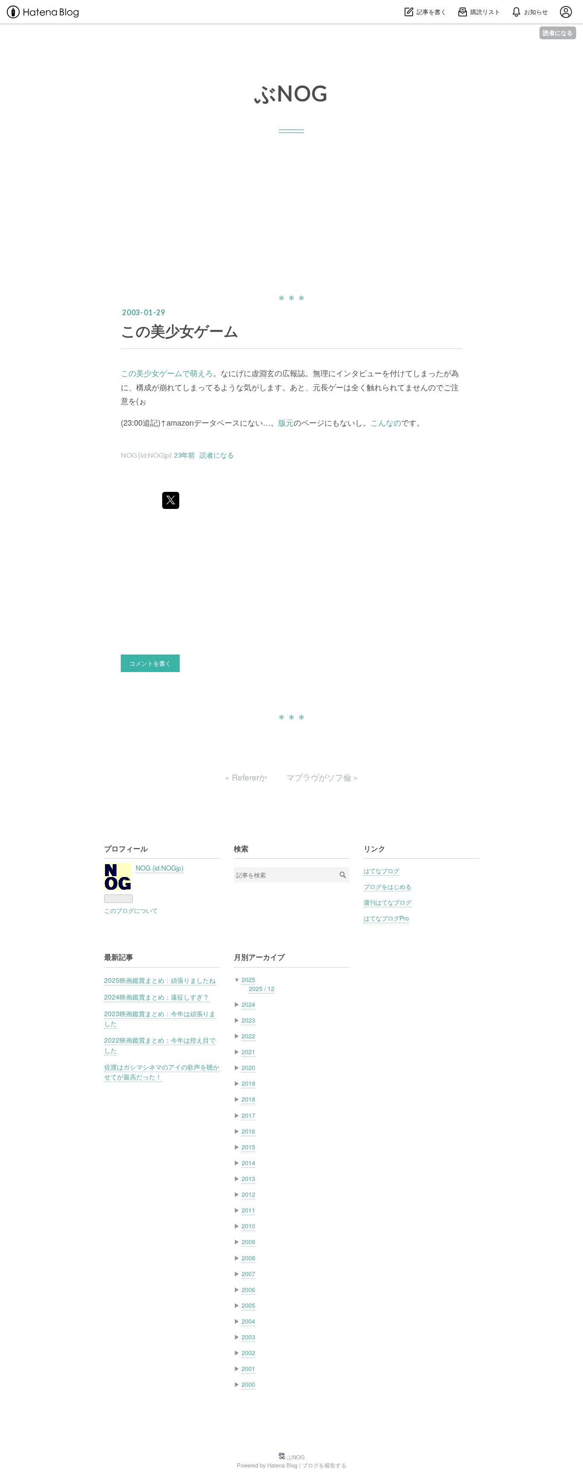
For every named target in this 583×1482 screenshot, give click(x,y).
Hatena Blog (282, 1465)
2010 (248, 1226)
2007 (248, 1273)
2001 (248, 1368)
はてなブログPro (386, 918)
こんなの (385, 422)
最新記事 (118, 957)
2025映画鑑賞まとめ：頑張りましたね (160, 980)
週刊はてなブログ (387, 902)
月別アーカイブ (259, 957)
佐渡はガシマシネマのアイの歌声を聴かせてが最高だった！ (161, 1071)
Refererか (247, 777)
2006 (248, 1289)
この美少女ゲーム (180, 330)
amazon (180, 422)
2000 (248, 1384)
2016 (248, 1131)
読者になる (558, 32)
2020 (248, 1067)
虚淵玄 (262, 372)
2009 (248, 1241)
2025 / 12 (261, 988)
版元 (286, 422)
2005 (248, 1305)
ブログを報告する (324, 1465)
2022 (248, 1036)
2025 (248, 979)
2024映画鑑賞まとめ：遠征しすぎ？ (156, 996)
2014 (248, 1162)
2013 (248, 1178)
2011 (248, 1210)
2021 (248, 1051)
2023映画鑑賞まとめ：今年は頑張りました (160, 1018)
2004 (248, 1321)
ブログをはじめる (387, 886)
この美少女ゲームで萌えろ (167, 372)
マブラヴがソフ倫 (322, 777)
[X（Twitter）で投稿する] (170, 500)
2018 (248, 1099)
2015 (248, 1147)
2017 (248, 1115)
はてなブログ (381, 870)
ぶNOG (291, 93)
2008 (248, 1258)
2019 (248, 1083)
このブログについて (131, 910)
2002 (248, 1352)
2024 (248, 1004)
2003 (248, 1337)
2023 (248, 1020)
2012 (248, 1194)
